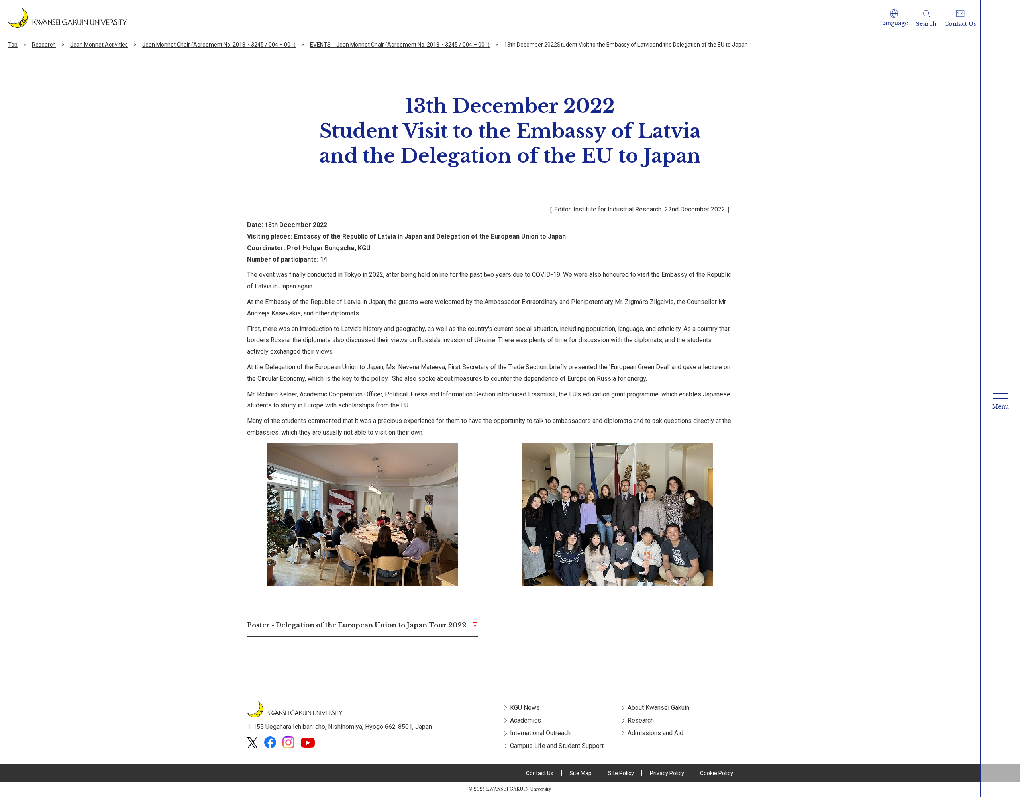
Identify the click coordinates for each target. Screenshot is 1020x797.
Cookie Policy (716, 773)
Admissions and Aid (655, 733)
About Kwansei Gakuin (658, 707)
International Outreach (540, 733)
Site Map (580, 773)
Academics (525, 720)
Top (13, 44)
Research (44, 44)
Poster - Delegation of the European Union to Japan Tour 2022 (356, 625)
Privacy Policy (667, 773)
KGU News (525, 707)
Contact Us (539, 773)
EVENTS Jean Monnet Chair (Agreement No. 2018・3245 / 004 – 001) (400, 44)
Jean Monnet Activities (99, 44)
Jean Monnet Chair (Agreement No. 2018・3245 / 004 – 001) (219, 44)
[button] (894, 17)
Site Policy (621, 773)
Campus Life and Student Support (557, 746)
